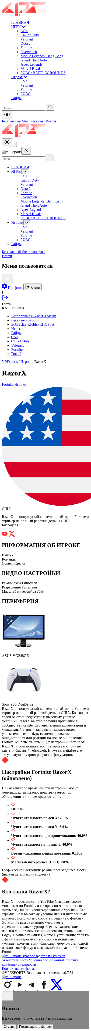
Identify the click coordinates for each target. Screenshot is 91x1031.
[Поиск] (49, 158)
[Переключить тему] (7, 115)
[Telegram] (32, 989)
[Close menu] (26, 151)
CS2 (24, 81)
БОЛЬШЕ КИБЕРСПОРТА (33, 324)
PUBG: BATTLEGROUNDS (43, 73)
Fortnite (26, 48)
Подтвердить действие (35, 1026)
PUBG (26, 94)
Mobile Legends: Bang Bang (42, 56)
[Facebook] (44, 989)
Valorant (27, 39)
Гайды (16, 98)
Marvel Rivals (31, 69)
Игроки (17, 77)
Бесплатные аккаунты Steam (33, 316)
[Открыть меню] (15, 144)
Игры (15, 329)
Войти (51, 121)
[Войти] (5, 300)
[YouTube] (20, 989)
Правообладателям (36, 956)
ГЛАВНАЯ (20, 22)
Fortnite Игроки (14, 384)
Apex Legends (31, 64)
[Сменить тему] (7, 142)
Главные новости (25, 320)
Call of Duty (30, 35)
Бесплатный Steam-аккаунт (24, 121)
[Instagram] (8, 989)
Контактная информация (21, 968)
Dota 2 (26, 43)
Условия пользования (46, 960)
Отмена (9, 1026)
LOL (24, 31)
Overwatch (29, 52)
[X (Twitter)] (56, 989)
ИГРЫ (16, 27)
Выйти (35, 288)
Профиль (15, 288)
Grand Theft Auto (34, 60)
